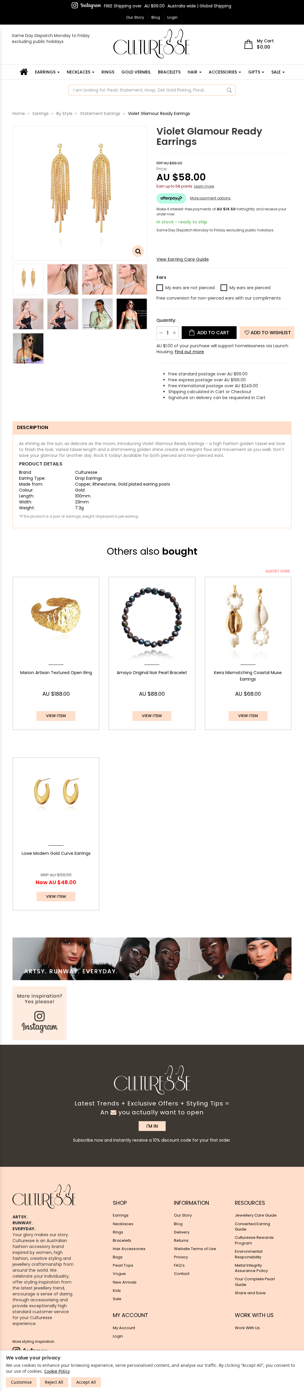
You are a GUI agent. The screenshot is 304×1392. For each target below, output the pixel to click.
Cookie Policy (57, 1371)
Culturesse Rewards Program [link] (254, 1240)
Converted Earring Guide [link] (252, 1226)
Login (172, 17)
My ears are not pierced (190, 288)
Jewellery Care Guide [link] (256, 1215)
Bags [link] (118, 1257)
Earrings (46, 72)
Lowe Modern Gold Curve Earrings (56, 853)
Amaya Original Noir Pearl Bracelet (152, 673)
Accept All (86, 1382)
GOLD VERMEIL (136, 72)
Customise (21, 1382)
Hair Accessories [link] (129, 1249)
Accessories (223, 72)
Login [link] (118, 1336)
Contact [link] (181, 1273)
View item (56, 716)
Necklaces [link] (123, 1224)
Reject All (54, 1382)
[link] (86, 5)
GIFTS (254, 72)
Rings (108, 72)
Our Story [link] (183, 1215)
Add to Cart (212, 332)
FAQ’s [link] (179, 1265)
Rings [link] (118, 1232)
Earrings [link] (121, 1215)
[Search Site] (229, 90)
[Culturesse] (151, 43)
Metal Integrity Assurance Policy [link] (251, 1268)
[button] (267, 332)
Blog (155, 17)
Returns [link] (181, 1240)
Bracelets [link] (122, 1240)
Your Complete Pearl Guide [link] (255, 1281)
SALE (276, 72)
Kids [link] (117, 1290)
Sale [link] (117, 1299)
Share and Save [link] (250, 1293)
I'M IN (152, 1126)
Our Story (135, 17)
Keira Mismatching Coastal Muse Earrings (248, 676)
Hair (193, 72)
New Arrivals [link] (125, 1282)
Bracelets (169, 72)
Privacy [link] (181, 1257)
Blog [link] (178, 1224)
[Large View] (28, 279)
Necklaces (79, 72)
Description (32, 427)
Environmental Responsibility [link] (248, 1254)
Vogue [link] (119, 1273)
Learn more (204, 186)
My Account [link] (124, 1328)
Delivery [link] (181, 1232)
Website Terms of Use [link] (195, 1249)
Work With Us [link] (247, 1328)
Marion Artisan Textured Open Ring (56, 673)
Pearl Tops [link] (123, 1265)
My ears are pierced (249, 288)
